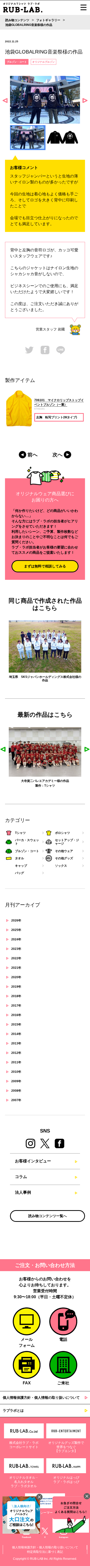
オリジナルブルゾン (43, 61)
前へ (33, 454)
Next (85, 100)
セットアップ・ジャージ (67, 841)
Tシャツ (31, 785)
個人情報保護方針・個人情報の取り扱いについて (41, 1398)
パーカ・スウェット (59, 785)
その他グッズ (64, 858)
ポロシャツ (62, 833)
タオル (19, 858)
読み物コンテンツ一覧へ (47, 1216)
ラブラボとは (13, 1410)
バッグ (19, 873)
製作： (21, 785)
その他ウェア (64, 851)
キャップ (21, 865)
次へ (57, 454)
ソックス (61, 865)
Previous (5, 100)
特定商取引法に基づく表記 (45, 1552)
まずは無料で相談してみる (45, 566)
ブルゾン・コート (17, 61)
